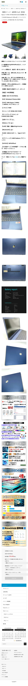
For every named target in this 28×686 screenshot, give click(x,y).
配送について (4, 654)
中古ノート (6, 620)
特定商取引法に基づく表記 (18, 654)
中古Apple (4, 670)
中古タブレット (6, 607)
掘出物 (4, 623)
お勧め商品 (5, 591)
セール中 (5, 598)
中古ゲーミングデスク (8, 614)
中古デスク (6, 617)
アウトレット (6, 588)
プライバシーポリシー (18, 652)
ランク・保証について (5, 659)
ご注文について (4, 657)
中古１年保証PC (6, 604)
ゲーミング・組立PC (7, 595)
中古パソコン (6, 611)
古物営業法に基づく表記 (18, 656)
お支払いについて (5, 652)
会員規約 (15, 650)
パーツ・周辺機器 (6, 601)
